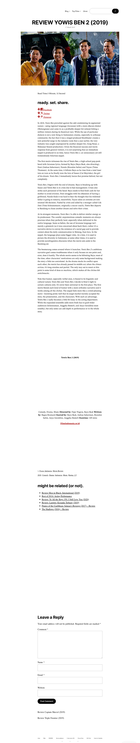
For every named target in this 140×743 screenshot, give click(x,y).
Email (41, 674)
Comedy (45, 475)
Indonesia (58, 475)
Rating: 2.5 (72, 475)
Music (65, 475)
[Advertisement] (70, 334)
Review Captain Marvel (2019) (51, 711)
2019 (39, 475)
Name (41, 662)
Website (41, 687)
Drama (51, 475)
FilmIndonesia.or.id (70, 424)
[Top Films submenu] (80, 11)
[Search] (115, 11)
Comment (43, 629)
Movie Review (58, 471)
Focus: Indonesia (46, 471)
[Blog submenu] (69, 11)
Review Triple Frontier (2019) (51, 717)
